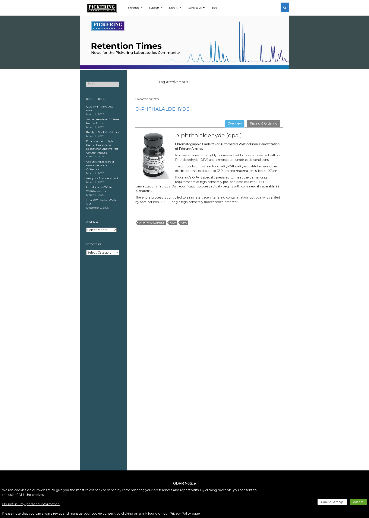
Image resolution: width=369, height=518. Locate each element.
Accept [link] (358, 501)
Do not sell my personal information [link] (31, 504)
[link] (102, 7)
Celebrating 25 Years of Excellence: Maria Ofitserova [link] (100, 165)
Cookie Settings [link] (332, 501)
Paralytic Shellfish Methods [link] (102, 132)
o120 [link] (173, 222)
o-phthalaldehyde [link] (162, 109)
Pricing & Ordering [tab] (263, 123)
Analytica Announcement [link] (102, 178)
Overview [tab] (235, 123)
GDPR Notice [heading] (184, 483)
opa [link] (184, 222)
